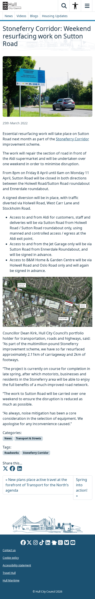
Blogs (34, 16)
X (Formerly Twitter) (29, 543)
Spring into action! (81, 485)
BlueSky (66, 543)
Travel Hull (9, 573)
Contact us (9, 550)
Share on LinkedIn (19, 468)
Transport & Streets (28, 438)
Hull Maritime (11, 580)
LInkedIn (48, 543)
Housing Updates (55, 16)
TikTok (41, 543)
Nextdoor (54, 543)
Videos (21, 16)
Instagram (35, 543)
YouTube (73, 543)
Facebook (23, 543)
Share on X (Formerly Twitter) (5, 468)
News (9, 16)
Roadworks (11, 453)
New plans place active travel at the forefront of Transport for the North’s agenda (37, 485)
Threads (60, 543)
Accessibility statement (17, 565)
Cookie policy (11, 558)
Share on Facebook (12, 468)
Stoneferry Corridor (72, 139)
